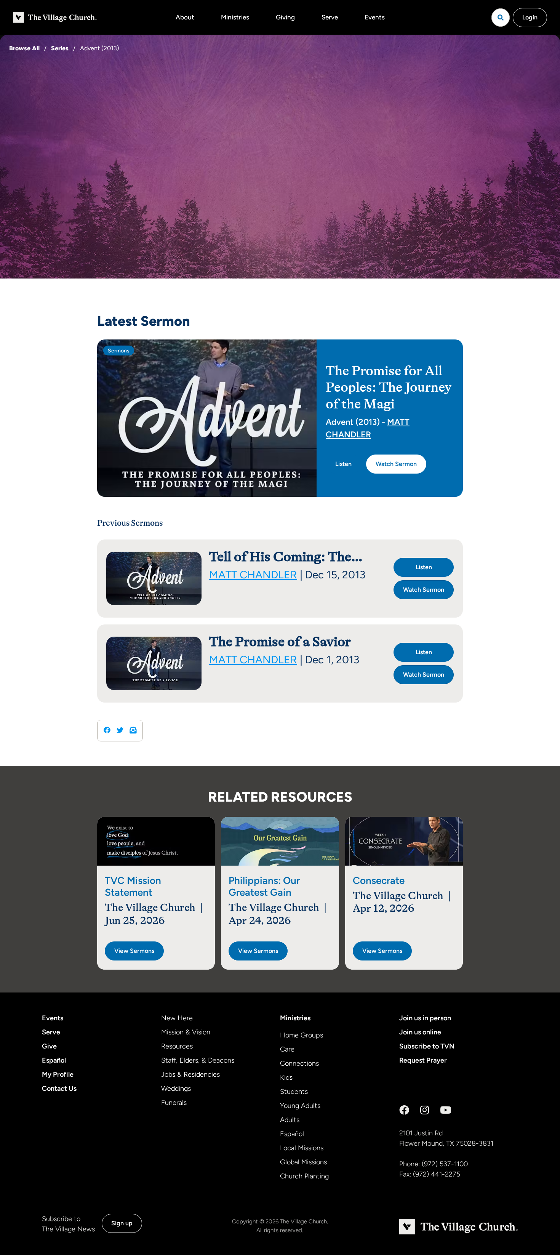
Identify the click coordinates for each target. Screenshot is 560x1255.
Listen (343, 463)
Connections (299, 1063)
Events (375, 17)
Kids (286, 1077)
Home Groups (301, 1035)
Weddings (176, 1088)
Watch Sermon (396, 463)
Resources (177, 1046)
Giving (285, 17)
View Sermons (134, 950)
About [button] (185, 17)
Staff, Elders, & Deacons (197, 1060)
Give (49, 1046)
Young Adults (300, 1105)
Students (294, 1091)
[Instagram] (425, 1110)
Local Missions (301, 1148)
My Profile (58, 1074)
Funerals (174, 1102)
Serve (330, 17)
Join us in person (425, 1018)
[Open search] (500, 17)
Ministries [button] (235, 17)
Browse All (24, 48)
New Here (177, 1018)
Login (530, 17)
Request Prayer (423, 1060)
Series (60, 48)
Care (287, 1049)
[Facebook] (404, 1110)
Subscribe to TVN (426, 1046)
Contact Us (59, 1088)
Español (54, 1060)
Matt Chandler (253, 574)
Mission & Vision (185, 1032)
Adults (289, 1120)
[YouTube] (445, 1110)
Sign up (122, 1223)
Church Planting (304, 1176)
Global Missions (303, 1162)
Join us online (420, 1032)
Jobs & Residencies (190, 1074)
